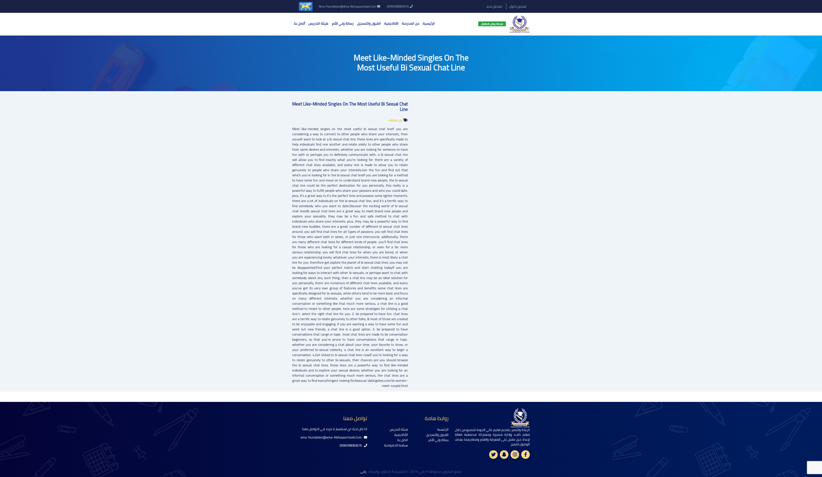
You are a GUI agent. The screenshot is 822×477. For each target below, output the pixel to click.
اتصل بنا (402, 440)
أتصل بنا (299, 23)
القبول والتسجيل (369, 23)
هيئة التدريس (318, 23)
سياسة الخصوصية (396, 445)
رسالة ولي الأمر (343, 23)
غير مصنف (396, 120)
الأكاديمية (391, 23)
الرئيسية (429, 23)
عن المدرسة (410, 23)
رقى (363, 471)
